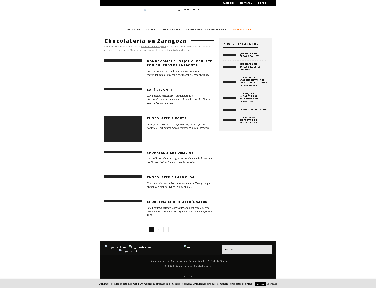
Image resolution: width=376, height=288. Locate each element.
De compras (193, 29)
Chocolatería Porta (167, 118)
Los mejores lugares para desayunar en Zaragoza (248, 97)
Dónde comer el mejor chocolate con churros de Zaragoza (179, 63)
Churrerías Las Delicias (170, 152)
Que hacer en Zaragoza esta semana (249, 67)
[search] (267, 249)
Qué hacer (133, 29)
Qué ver (150, 29)
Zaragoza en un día (253, 109)
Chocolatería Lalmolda (171, 177)
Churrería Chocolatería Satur (177, 202)
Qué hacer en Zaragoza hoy (249, 55)
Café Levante (159, 90)
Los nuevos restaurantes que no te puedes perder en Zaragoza (253, 81)
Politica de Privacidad (187, 261)
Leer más (272, 283)
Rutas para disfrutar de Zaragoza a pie (249, 120)
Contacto (158, 261)
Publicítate (219, 261)
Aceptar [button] (260, 284)
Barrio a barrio (217, 29)
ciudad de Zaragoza (153, 46)
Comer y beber (170, 29)
